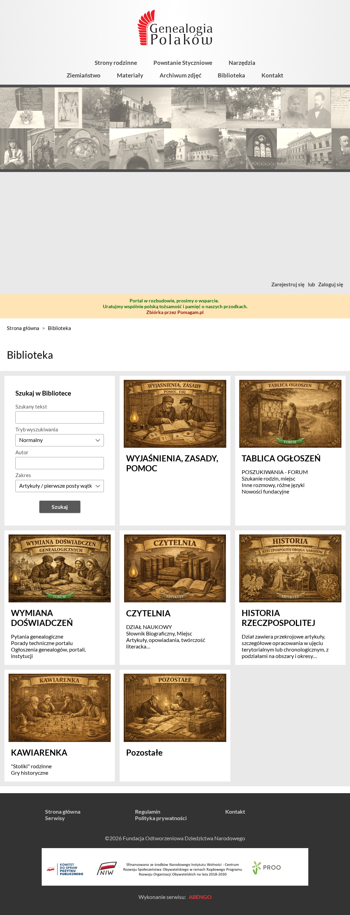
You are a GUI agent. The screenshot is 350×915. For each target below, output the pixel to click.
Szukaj (60, 506)
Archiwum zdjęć (180, 75)
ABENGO (200, 896)
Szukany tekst (31, 406)
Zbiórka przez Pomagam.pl (175, 312)
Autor (21, 452)
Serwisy (55, 818)
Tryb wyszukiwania (36, 429)
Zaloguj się (330, 284)
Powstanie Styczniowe (182, 62)
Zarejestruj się (288, 284)
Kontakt (272, 75)
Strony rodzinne (116, 62)
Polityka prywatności (161, 818)
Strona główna (23, 328)
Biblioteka (231, 75)
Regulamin (147, 811)
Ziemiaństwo (83, 75)
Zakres (23, 475)
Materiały (130, 75)
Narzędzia (242, 62)
